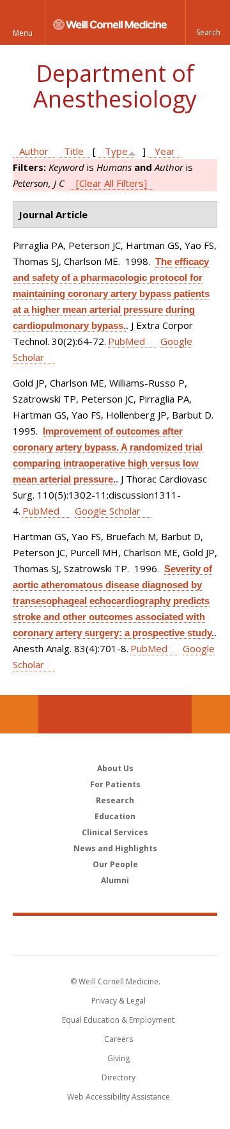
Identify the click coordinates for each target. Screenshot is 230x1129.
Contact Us (211, 714)
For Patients (115, 784)
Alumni (115, 880)
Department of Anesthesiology (115, 86)
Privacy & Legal (118, 1000)
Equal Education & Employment (118, 1019)
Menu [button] (23, 33)
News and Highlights (115, 848)
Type (116, 151)
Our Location (19, 714)
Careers (118, 1039)
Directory (118, 1077)
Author (34, 151)
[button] (207, 22)
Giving (118, 1058)
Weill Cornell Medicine (115, 935)
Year (165, 151)
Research (115, 800)
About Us (115, 768)
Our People (115, 864)
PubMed (126, 341)
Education (115, 816)
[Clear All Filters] (111, 183)
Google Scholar (108, 510)
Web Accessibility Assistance (118, 1096)
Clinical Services (115, 832)
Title (74, 151)
